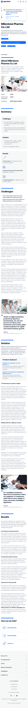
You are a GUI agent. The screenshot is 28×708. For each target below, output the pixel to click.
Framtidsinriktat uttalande (14, 692)
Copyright (3, 698)
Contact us (10, 643)
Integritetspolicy (14, 684)
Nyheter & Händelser (6, 667)
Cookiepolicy (14, 689)
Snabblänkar (4, 671)
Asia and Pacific (11, 46)
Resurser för (4, 656)
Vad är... (3, 663)
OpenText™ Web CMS (16, 703)
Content (3, 46)
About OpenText (11, 627)
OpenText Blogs (11, 635)
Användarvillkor (14, 686)
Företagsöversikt (5, 659)
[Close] (24, 9)
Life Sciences (5, 38)
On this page (4, 54)
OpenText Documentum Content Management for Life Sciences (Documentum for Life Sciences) (13, 42)
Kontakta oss (4, 675)
